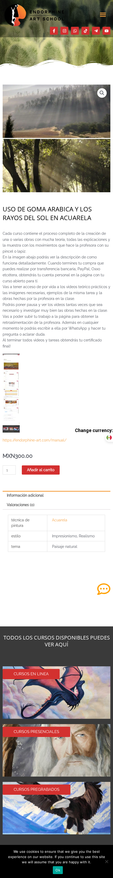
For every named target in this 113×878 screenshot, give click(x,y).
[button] (103, 14)
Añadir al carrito (40, 470)
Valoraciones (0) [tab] (20, 505)
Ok (57, 870)
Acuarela (59, 520)
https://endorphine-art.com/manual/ (34, 440)
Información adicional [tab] (25, 495)
